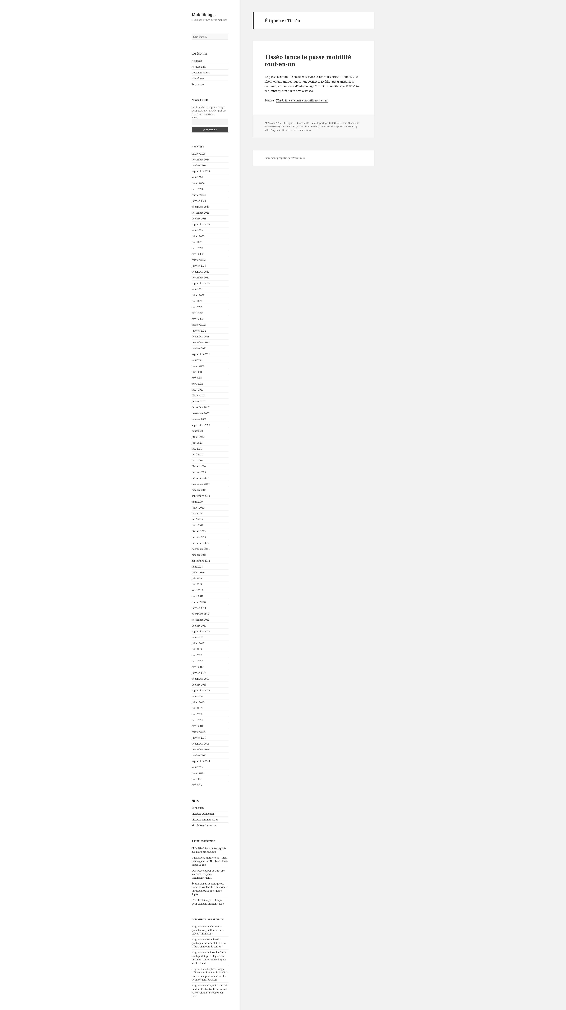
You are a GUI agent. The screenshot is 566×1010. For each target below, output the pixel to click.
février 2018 (199, 602)
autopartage (321, 123)
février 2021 (199, 395)
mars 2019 (197, 525)
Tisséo (314, 126)
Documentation (200, 72)
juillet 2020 (198, 436)
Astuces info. (199, 66)
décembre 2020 (200, 407)
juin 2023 (197, 242)
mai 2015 (197, 785)
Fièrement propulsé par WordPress (285, 158)
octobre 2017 (199, 625)
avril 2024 (197, 189)
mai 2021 (197, 377)
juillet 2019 (198, 507)
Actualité (197, 60)
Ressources (198, 84)
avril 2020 (197, 454)
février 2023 (199, 259)
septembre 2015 (201, 761)
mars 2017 (197, 667)
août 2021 (197, 360)
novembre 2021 (200, 342)
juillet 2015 (198, 773)
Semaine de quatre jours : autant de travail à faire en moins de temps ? (209, 943)
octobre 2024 (199, 165)
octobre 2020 (199, 419)
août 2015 (197, 767)
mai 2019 (197, 513)
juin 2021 (197, 372)
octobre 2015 (199, 755)
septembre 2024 (201, 171)
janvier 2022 (199, 330)
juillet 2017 (198, 643)
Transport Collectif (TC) (344, 126)
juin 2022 (197, 301)
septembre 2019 (201, 495)
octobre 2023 (199, 218)
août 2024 (197, 177)
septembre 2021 (201, 354)
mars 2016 (197, 726)
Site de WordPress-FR (204, 825)
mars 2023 (197, 254)
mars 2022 (197, 318)
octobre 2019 (199, 490)
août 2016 (197, 696)
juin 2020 (197, 442)
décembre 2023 (200, 206)
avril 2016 (197, 720)
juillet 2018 (198, 572)
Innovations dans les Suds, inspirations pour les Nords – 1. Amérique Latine (210, 861)
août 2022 (197, 289)
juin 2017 (197, 649)
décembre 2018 (200, 543)
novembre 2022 (200, 277)
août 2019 (197, 501)
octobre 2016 (199, 684)
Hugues (290, 123)
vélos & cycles (272, 130)
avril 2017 (197, 661)
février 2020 (199, 466)
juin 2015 (197, 779)
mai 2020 (197, 448)
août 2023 (197, 230)
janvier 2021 (199, 401)
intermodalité (288, 126)
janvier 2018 (199, 608)
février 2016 (199, 731)
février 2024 (199, 195)
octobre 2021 (199, 348)
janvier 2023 (199, 265)
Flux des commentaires (205, 819)
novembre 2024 (200, 159)
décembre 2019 (200, 478)
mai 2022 (197, 307)
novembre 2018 (200, 549)
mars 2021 (197, 389)
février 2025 (199, 153)
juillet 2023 (198, 236)
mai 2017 (197, 655)
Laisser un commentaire (298, 130)
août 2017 (197, 637)
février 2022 (199, 324)
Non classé (198, 78)
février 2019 (199, 531)
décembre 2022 (200, 271)
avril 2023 (197, 248)
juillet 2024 (198, 183)
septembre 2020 (201, 425)
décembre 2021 (200, 336)
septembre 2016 (201, 690)
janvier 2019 (199, 537)
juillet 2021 (198, 366)
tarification (303, 126)
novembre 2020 (200, 413)
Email (195, 117)
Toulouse (324, 126)
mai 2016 (197, 714)
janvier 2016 (199, 737)
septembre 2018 (201, 560)
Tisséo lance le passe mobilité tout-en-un (308, 60)
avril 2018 (197, 590)
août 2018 (197, 566)
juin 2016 (197, 708)
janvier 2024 (199, 201)
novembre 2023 (200, 212)
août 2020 (197, 431)
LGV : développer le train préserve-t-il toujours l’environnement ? (209, 874)
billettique (335, 123)
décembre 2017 (200, 613)
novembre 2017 (200, 619)
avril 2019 (197, 519)
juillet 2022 (198, 295)
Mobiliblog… (204, 14)
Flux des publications (203, 813)
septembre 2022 (201, 283)
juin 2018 (197, 578)
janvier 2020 (199, 472)
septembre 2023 (201, 224)
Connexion (198, 807)
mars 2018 (197, 596)
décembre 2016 (200, 678)
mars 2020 (197, 460)
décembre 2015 (200, 743)
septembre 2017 (201, 631)
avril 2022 (197, 313)
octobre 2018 (199, 554)
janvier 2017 (199, 672)
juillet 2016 (198, 702)
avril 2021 (197, 383)
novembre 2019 (200, 484)
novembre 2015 (200, 749)
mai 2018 (197, 584)
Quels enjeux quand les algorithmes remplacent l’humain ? (207, 930)
